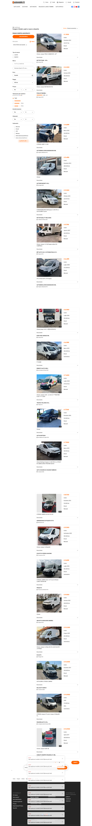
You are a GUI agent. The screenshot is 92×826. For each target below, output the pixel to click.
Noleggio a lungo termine (46, 6)
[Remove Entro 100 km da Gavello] (26, 45)
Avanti (75, 661)
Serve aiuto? (16, 696)
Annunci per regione (35, 694)
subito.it (68, 695)
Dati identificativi (17, 698)
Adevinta (68, 700)
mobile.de (68, 698)
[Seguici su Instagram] (74, 7)
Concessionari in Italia (36, 702)
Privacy (15, 702)
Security (15, 707)
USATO (16, 55)
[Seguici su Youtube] (76, 7)
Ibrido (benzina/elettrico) (22, 135)
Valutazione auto (35, 707)
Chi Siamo (15, 694)
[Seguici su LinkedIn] (78, 7)
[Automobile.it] (19, 2)
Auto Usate (17, 6)
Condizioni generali (17, 700)
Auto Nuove (33, 6)
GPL (17, 131)
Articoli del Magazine (36, 705)
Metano (18, 133)
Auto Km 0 (25, 6)
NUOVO (16, 57)
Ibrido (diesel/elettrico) (21, 138)
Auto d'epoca (59, 6)
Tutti (15, 98)
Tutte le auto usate (35, 698)
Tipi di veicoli (34, 700)
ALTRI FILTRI (22, 141)
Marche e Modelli (35, 696)
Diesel (17, 129)
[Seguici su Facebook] (72, 7)
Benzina (18, 126)
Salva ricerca (23, 36)
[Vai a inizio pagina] (46, 686)
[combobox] (23, 75)
